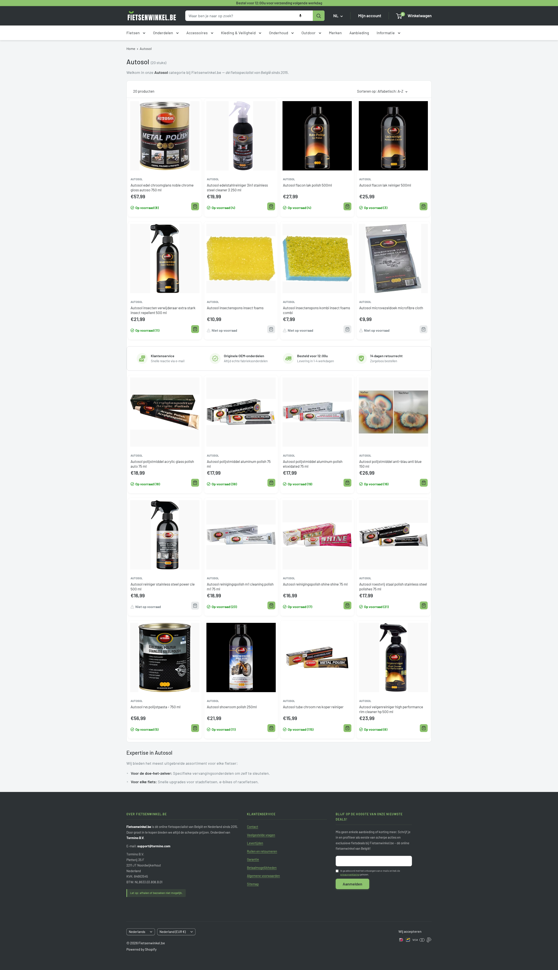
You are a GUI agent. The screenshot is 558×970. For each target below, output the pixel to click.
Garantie (253, 859)
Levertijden (255, 843)
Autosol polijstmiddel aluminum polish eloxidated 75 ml (312, 463)
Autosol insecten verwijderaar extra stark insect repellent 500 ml (163, 310)
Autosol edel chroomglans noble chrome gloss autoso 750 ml (162, 187)
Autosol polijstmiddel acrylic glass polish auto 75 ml (162, 463)
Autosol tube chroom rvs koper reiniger (313, 707)
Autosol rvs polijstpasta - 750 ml (155, 707)
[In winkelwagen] (195, 206)
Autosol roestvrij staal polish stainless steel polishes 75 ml (393, 586)
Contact (252, 827)
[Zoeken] (319, 15)
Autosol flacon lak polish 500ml (307, 185)
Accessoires (197, 32)
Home (130, 48)
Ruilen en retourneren (262, 851)
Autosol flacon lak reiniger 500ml (385, 185)
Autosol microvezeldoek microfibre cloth (391, 308)
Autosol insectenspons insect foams (235, 308)
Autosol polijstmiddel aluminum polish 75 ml (239, 463)
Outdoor (308, 32)
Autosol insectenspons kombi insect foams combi (316, 310)
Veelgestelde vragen (261, 835)
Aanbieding (359, 32)
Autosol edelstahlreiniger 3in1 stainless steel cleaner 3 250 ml (237, 187)
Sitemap (253, 884)
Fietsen (133, 32)
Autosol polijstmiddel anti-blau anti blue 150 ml (390, 463)
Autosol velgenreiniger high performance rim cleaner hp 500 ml (391, 709)
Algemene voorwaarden (263, 876)
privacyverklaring (349, 874)
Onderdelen (163, 32)
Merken (335, 32)
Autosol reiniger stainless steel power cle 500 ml (163, 586)
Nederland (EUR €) (173, 932)
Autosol (146, 48)
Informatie (386, 32)
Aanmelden (352, 884)
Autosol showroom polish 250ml (232, 707)
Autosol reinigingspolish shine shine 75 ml (315, 584)
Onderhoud (279, 32)
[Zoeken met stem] (300, 15)
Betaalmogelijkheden (262, 868)
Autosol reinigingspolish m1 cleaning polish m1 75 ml (240, 586)
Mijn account (369, 15)
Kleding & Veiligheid (239, 32)
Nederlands (137, 932)
